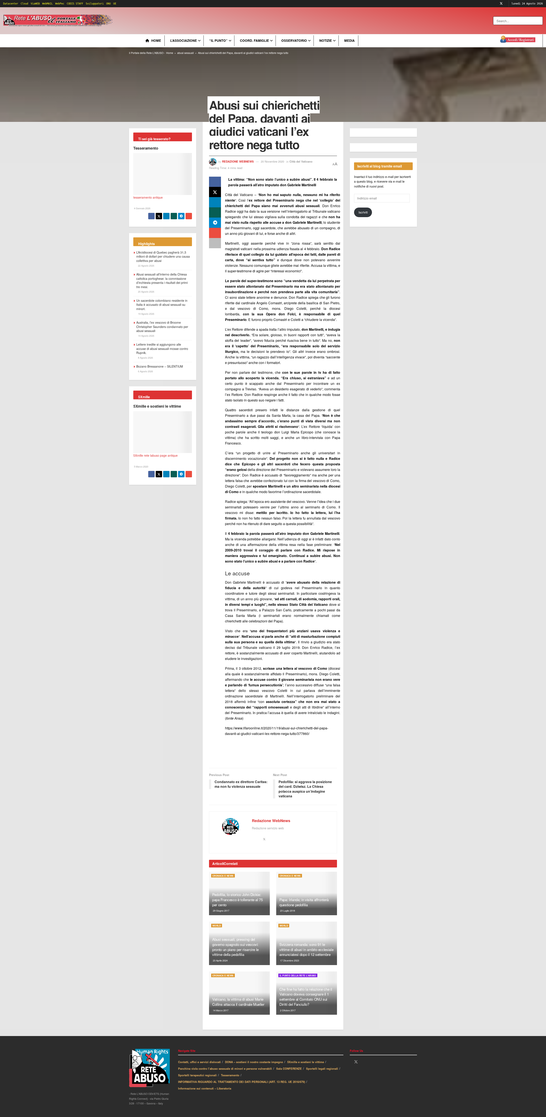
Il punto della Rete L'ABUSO (298, 975)
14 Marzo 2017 (220, 1010)
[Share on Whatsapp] (215, 212)
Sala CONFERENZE (289, 1068)
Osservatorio (294, 40)
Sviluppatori (95, 3)
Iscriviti (363, 212)
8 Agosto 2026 (145, 357)
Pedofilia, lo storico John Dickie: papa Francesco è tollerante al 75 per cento (237, 899)
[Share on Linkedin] (215, 202)
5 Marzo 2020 (140, 466)
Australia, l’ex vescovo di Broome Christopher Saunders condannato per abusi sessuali (162, 326)
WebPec (59, 3)
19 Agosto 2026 (145, 313)
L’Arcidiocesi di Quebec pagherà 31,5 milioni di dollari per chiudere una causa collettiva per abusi (163, 256)
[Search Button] (540, 20)
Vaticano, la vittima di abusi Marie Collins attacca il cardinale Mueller (238, 1001)
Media (349, 40)
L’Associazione (183, 40)
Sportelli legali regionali (322, 1068)
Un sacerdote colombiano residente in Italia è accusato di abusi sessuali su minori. (161, 304)
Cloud (24, 3)
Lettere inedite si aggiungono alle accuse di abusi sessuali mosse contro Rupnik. (162, 348)
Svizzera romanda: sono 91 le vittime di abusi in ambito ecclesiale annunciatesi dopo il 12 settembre (306, 949)
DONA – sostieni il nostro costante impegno (254, 1062)
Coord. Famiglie (254, 40)
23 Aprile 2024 (220, 960)
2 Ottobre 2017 (287, 1010)
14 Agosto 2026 (145, 335)
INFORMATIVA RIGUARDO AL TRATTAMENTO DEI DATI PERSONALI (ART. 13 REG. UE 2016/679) (241, 1082)
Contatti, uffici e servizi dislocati (199, 1062)
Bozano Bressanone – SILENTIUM (159, 366)
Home (156, 40)
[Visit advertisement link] (200, 20)
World (216, 925)
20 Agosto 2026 (145, 291)
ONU (108, 3)
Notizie (325, 40)
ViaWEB (35, 3)
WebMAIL (47, 3)
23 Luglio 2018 (287, 910)
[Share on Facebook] (215, 182)
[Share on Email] (215, 233)
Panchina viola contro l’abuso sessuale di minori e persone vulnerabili (225, 1068)
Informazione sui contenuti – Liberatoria (204, 1088)
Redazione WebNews (238, 161)
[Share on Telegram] (215, 223)
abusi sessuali (185, 53)
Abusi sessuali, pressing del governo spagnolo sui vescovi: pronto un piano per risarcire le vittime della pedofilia (235, 947)
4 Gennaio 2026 (141, 208)
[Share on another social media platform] (215, 243)
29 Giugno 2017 (220, 910)
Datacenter (10, 3)
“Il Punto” (218, 40)
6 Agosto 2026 (145, 371)
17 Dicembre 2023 (289, 960)
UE (114, 3)
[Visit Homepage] (58, 20)
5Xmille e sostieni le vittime (157, 406)
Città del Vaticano (300, 161)
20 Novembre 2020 (272, 161)
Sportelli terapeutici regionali (197, 1075)
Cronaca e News (223, 875)
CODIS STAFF (75, 3)
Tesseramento (145, 148)
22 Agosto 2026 (145, 265)
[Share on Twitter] (215, 192)
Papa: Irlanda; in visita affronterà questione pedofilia (304, 902)
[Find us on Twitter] (501, 3)
